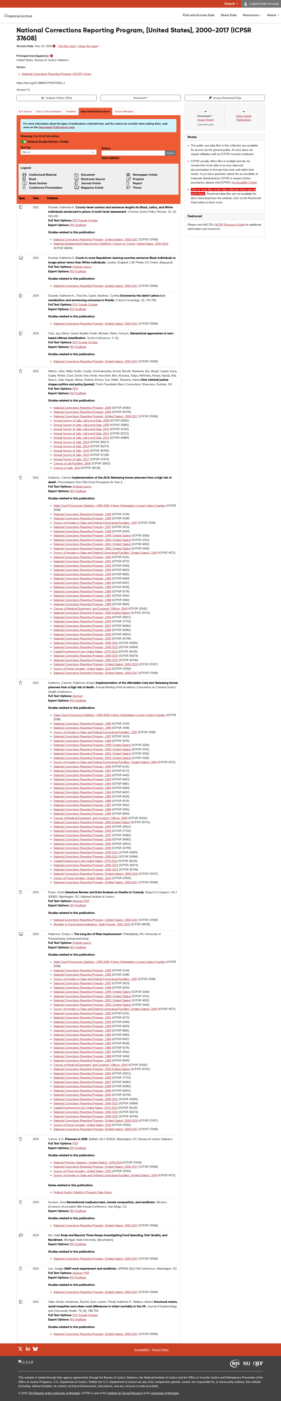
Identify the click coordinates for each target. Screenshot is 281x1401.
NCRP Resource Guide (230, 224)
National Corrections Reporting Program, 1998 (82, 531)
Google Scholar (88, 220)
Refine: (106, 148)
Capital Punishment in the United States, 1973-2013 (86, 651)
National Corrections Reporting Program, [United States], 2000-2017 (96, 239)
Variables (71, 111)
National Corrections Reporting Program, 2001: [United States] (92, 544)
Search (170, 153)
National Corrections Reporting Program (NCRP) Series (56, 74)
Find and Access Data (198, 15)
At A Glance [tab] (25, 111)
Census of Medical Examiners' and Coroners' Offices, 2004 (91, 608)
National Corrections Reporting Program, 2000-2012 (86, 647)
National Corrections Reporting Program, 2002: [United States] (92, 548)
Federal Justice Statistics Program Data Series (83, 1192)
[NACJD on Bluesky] (35, 1349)
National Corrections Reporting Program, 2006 (82, 634)
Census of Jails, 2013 (67, 467)
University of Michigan (165, 1393)
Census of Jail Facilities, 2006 (72, 463)
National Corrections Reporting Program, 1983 (82, 578)
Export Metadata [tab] (124, 111)
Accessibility (141, 1349)
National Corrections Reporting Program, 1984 (82, 582)
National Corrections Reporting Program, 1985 (82, 587)
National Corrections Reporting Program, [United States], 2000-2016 (96, 664)
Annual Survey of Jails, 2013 (71, 442)
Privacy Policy (160, 1349)
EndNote (80, 225)
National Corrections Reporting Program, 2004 (82, 617)
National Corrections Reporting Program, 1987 (82, 595)
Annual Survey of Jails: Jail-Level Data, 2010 (81, 429)
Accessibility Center (244, 182)
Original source (81, 266)
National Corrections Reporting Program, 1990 (82, 557)
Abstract (77, 696)
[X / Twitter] (20, 1349)
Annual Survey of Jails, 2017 (71, 459)
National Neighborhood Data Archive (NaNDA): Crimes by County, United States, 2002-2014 (111, 243)
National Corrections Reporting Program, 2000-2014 (86, 655)
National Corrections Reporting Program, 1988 (82, 600)
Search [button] (230, 3)
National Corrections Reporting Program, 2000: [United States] (92, 540)
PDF (75, 388)
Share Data (229, 15)
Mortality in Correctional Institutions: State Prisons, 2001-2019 (92, 924)
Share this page (88, 46)
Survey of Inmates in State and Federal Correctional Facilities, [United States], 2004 (105, 552)
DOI (75, 220)
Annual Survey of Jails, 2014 (71, 446)
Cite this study (67, 46)
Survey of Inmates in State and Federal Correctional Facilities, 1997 (95, 522)
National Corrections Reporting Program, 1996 (82, 518)
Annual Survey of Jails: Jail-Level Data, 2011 (81, 433)
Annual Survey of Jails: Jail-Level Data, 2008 (81, 420)
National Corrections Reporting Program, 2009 (82, 412)
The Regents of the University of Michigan (54, 1393)
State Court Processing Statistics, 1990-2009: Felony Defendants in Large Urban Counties (110, 505)
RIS (72, 225)
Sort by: (25, 147)
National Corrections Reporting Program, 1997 (82, 527)
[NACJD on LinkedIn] (28, 1349)
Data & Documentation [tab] (48, 111)
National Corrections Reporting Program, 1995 (82, 514)
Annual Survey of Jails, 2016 (71, 454)
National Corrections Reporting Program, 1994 (82, 574)
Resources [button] (251, 15)
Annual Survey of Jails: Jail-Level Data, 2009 (81, 424)
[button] (54, 46)
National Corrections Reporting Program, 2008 (82, 407)
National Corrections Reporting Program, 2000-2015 (86, 660)
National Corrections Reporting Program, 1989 (82, 604)
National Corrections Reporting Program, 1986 (82, 591)
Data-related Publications (95, 111)
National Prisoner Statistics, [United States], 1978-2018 (88, 1162)
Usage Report (205, 119)
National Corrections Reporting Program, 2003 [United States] (92, 612)
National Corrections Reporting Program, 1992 (82, 565)
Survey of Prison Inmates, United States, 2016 (82, 668)
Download (139, 97)
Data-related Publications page (56, 127)
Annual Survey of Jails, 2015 (71, 450)
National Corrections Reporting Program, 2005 (82, 621)
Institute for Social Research (125, 1393)
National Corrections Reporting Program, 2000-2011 (86, 643)
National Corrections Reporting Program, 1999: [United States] (92, 535)
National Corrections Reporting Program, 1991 (82, 561)
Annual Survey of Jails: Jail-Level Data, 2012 (81, 437)
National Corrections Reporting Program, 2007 (82, 625)
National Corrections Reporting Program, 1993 (82, 569)
